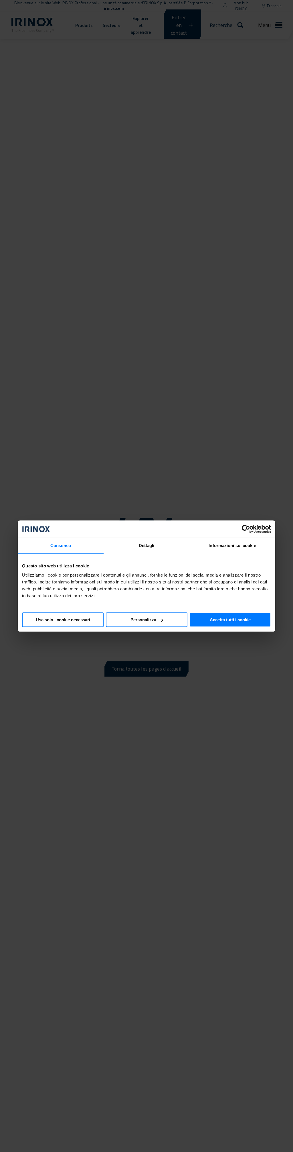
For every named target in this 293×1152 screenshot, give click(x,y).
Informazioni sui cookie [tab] (232, 545)
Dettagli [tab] (147, 545)
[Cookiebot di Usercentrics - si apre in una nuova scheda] (246, 529)
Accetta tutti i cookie (230, 619)
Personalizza (143, 619)
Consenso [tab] (60, 545)
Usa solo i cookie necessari (63, 619)
